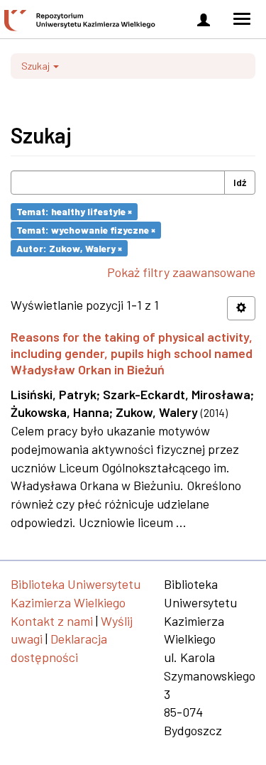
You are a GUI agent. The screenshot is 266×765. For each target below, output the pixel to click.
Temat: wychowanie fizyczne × (85, 230)
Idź (239, 182)
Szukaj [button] (36, 66)
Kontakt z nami (52, 621)
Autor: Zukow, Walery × (69, 248)
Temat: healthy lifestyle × (74, 211)
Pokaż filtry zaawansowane (181, 272)
